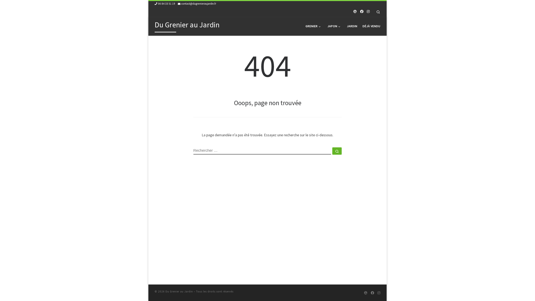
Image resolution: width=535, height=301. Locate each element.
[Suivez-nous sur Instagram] (368, 11)
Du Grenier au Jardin (179, 291)
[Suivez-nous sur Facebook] (361, 11)
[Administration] (355, 11)
